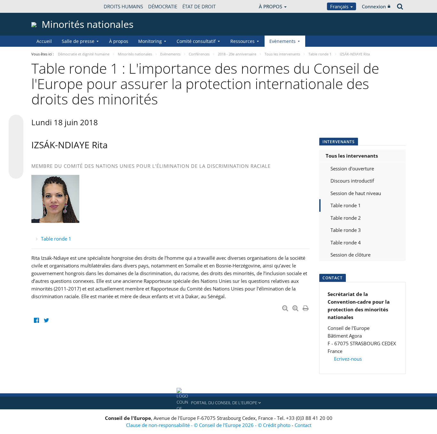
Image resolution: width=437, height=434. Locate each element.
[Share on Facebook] (16, 147)
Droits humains (123, 6)
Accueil (44, 41)
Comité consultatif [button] (196, 41)
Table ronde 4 (345, 242)
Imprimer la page (306, 306)
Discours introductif (352, 180)
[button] (218, 403)
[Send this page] (16, 171)
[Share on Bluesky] (16, 122)
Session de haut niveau (355, 193)
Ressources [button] (242, 41)
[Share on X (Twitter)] (16, 135)
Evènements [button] (282, 41)
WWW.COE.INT (47, 6)
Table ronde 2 (345, 218)
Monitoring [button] (150, 41)
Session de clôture (350, 254)
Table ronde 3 (345, 230)
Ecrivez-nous (347, 359)
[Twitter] (46, 320)
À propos (118, 41)
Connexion (374, 6)
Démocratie (162, 6)
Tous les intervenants (352, 155)
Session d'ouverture (352, 168)
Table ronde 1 (56, 238)
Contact (303, 425)
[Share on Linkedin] (16, 159)
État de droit (199, 6)
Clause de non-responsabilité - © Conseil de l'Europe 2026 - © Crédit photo (209, 425)
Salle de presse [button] (78, 41)
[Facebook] (36, 320)
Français (340, 6)
